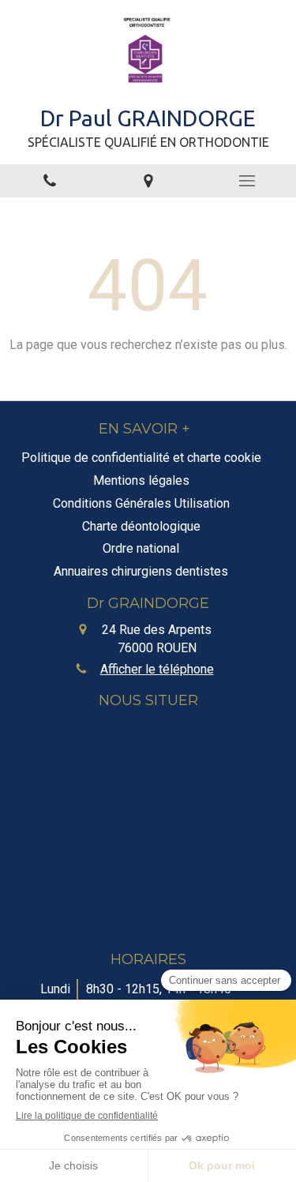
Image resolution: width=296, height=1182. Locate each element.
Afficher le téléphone (157, 669)
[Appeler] (49, 181)
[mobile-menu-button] (246, 181)
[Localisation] (148, 181)
